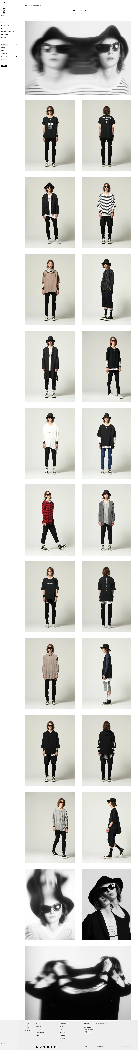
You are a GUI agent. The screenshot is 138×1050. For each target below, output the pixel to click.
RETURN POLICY (64, 1035)
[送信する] (16, 1044)
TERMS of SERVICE (40, 1032)
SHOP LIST (38, 1026)
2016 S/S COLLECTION (36, 5)
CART (61, 1029)
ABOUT (38, 1023)
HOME (26, 5)
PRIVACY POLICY (40, 1035)
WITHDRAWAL (63, 1038)
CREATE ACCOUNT (64, 1023)
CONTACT (38, 1029)
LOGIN (61, 1026)
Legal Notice (62, 1032)
